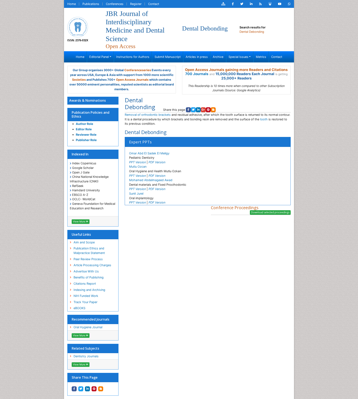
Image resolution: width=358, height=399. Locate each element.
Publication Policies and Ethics (90, 114)
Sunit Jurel (136, 193)
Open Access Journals (132, 79)
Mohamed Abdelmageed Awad (150, 180)
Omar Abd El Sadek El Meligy (149, 153)
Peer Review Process (88, 259)
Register (136, 4)
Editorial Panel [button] (99, 57)
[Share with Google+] (203, 109)
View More (79, 221)
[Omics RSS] (260, 4)
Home (71, 4)
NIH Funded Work (86, 296)
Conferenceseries (137, 70)
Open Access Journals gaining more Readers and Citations (236, 70)
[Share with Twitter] (80, 388)
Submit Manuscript (168, 57)
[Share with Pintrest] (94, 388)
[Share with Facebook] (74, 388)
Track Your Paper (85, 302)
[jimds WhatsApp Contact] (289, 4)
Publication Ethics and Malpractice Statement (89, 250)
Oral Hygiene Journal (88, 327)
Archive (218, 57)
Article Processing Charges (92, 265)
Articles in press (197, 57)
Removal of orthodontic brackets (148, 114)
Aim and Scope (84, 242)
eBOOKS (79, 308)
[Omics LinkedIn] (251, 4)
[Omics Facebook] (233, 4)
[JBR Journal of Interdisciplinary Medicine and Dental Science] (77, 26)
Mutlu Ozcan (137, 166)
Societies (79, 79)
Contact (153, 4)
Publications (90, 4)
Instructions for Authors (132, 57)
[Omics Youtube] (280, 4)
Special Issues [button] (238, 57)
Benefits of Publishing (89, 277)
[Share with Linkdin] (87, 388)
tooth (264, 119)
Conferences (114, 4)
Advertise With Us (86, 271)
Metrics (261, 57)
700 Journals (196, 74)
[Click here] (223, 4)
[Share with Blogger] (100, 388)
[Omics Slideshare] (270, 4)
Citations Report (85, 283)
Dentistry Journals (86, 356)
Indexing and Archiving (89, 290)
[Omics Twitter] (242, 4)
